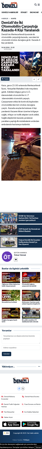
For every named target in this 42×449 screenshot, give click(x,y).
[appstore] (11, 424)
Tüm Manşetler (9, 412)
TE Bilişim (26, 440)
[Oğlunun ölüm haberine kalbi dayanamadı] (11, 277)
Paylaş (6, 79)
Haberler (4, 18)
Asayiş (13, 18)
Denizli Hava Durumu (32, 396)
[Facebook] (19, 388)
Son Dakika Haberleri (31, 412)
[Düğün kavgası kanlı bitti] (11, 313)
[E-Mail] (16, 260)
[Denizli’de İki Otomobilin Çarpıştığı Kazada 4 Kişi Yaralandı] (21, 64)
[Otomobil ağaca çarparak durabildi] (31, 277)
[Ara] (35, 5)
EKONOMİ (34, 12)
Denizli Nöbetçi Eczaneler (8, 398)
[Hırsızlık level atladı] (11, 295)
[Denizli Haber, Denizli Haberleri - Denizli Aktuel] (9, 4)
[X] (23, 388)
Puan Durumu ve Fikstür (32, 404)
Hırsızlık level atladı (9, 302)
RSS (7, 433)
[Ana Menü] (39, 5)
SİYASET (24, 12)
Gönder (6, 354)
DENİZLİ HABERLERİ (10, 12)
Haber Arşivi (8, 417)
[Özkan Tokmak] (7, 256)
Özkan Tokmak (20, 255)
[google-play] (30, 424)
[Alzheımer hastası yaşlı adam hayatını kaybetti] (31, 295)
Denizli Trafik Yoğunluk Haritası (10, 405)
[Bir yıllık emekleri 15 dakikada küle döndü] (31, 313)
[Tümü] (39, 367)
